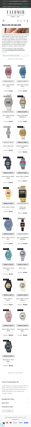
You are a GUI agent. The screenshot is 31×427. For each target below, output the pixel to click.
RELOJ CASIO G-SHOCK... (8, 299)
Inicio (22, 270)
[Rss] (6, 411)
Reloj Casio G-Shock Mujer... (8, 269)
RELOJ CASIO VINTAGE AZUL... (23, 85)
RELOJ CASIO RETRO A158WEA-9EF (22, 116)
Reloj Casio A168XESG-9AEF (23, 147)
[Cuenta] (21, 21)
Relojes (8, 88)
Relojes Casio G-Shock (8, 209)
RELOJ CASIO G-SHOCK (8, 207)
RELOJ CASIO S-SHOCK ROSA (8, 330)
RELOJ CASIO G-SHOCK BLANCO (22, 299)
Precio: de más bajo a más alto (15, 55)
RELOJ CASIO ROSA (8, 146)
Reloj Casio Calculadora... (22, 208)
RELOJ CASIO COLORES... (22, 176)
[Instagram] (12, 411)
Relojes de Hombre (8, 302)
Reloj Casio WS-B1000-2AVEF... (8, 177)
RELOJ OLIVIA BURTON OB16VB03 (22, 238)
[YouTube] (9, 411)
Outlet (8, 119)
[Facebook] (3, 411)
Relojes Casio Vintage (22, 149)
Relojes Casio (23, 302)
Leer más (4, 51)
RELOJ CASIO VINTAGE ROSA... (8, 85)
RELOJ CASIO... (22, 268)
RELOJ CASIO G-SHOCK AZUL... (8, 238)
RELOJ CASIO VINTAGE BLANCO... (8, 116)
